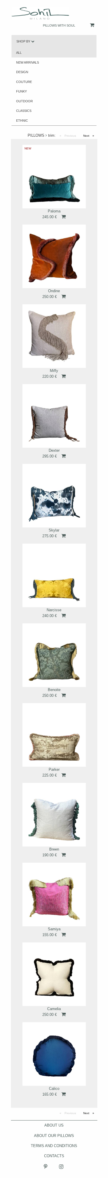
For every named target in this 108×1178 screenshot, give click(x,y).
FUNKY (21, 91)
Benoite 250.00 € (51, 692)
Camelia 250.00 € (51, 1011)
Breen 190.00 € (50, 852)
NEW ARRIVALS (27, 62)
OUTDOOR (24, 101)
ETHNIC (22, 120)
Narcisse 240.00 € (51, 613)
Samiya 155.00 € (51, 932)
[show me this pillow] (54, 176)
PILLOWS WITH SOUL (59, 25)
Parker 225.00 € (51, 772)
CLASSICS (23, 110)
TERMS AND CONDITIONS (54, 1146)
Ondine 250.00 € (51, 294)
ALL (19, 52)
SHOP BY (23, 41)
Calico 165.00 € (50, 1091)
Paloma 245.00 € (51, 214)
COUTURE (24, 82)
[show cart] (86, 25)
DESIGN (22, 72)
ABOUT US (54, 1125)
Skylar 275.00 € (50, 533)
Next (90, 135)
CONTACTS (54, 1156)
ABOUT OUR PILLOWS (54, 1135)
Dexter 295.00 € (51, 453)
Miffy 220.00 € (50, 373)
